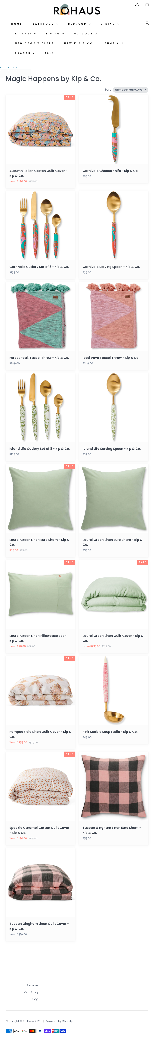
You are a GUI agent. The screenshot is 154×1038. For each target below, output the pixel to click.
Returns (32, 985)
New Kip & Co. (79, 43)
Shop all (114, 43)
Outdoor (84, 33)
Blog (35, 999)
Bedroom (78, 23)
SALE (49, 53)
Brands (23, 53)
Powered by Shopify (59, 1021)
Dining (109, 23)
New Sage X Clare (34, 43)
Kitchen (24, 33)
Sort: (108, 89)
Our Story (31, 992)
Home (16, 23)
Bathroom (44, 23)
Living (54, 33)
